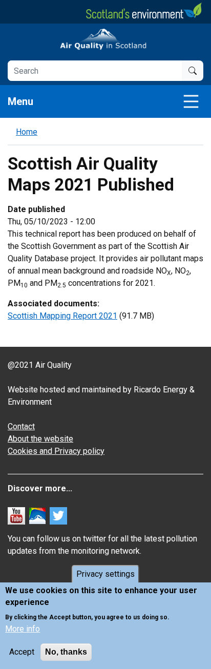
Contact (21, 426)
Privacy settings (105, 574)
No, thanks (66, 651)
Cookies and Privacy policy (56, 451)
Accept (21, 652)
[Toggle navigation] (191, 101)
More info (22, 629)
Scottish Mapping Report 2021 (62, 316)
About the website (40, 439)
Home (26, 132)
